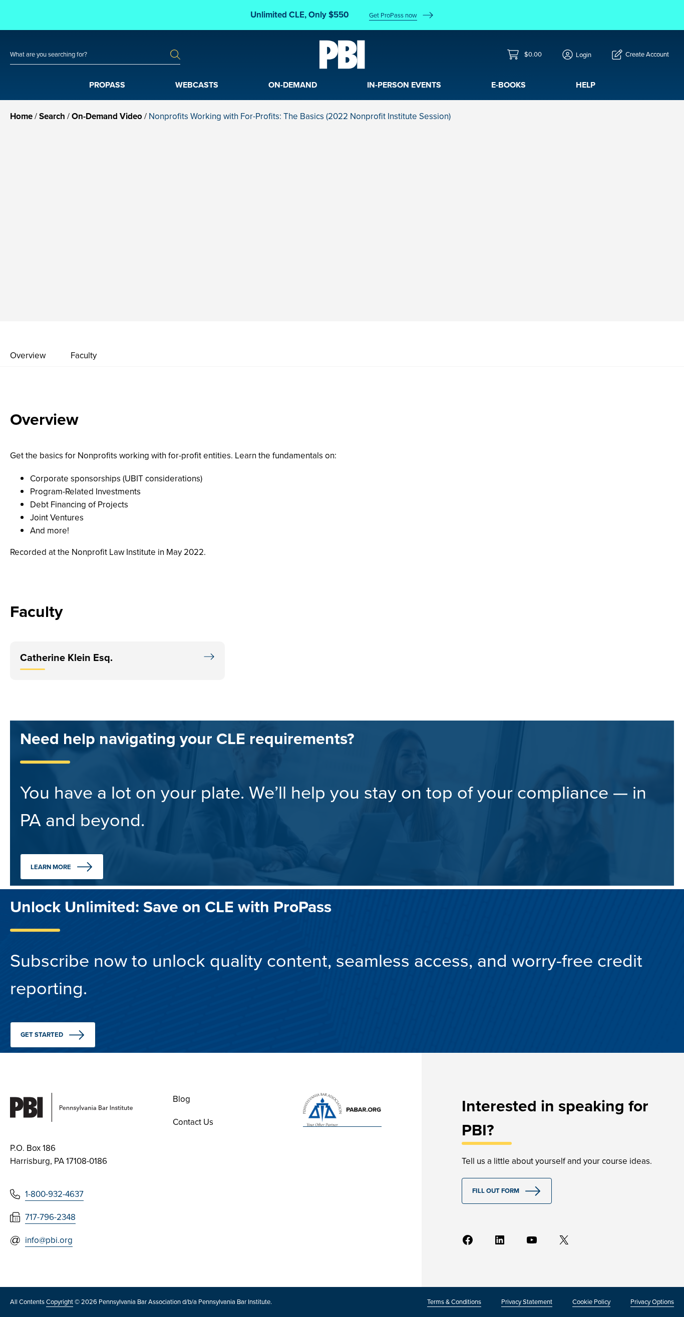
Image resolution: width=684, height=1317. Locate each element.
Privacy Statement (526, 1301)
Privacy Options (652, 1301)
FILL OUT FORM (495, 1190)
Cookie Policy (591, 1301)
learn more (51, 867)
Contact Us (193, 1122)
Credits (584, 239)
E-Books (508, 85)
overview (28, 355)
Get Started (42, 1034)
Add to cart (608, 268)
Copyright (59, 1301)
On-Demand (292, 85)
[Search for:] (90, 55)
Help (585, 85)
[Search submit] (175, 55)
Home (21, 116)
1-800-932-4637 (54, 1194)
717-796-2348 (50, 1217)
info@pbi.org (49, 1240)
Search (52, 116)
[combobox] (90, 55)
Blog (181, 1099)
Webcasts (196, 85)
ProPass (107, 85)
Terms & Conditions (454, 1301)
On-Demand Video (107, 116)
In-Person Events (404, 85)
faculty (84, 355)
